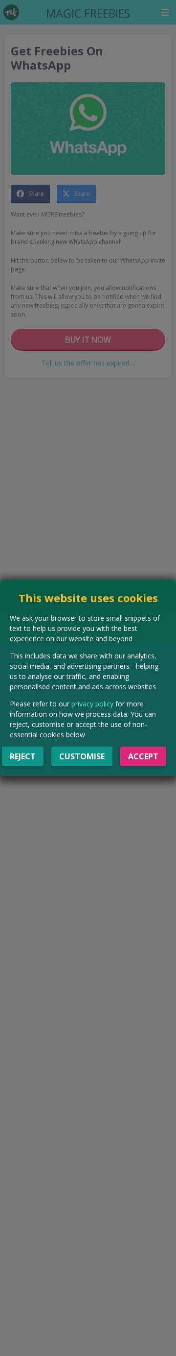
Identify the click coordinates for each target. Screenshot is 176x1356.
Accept (143, 756)
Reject (23, 756)
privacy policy (92, 703)
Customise (82, 756)
